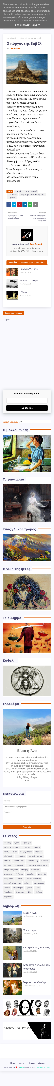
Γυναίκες (27, 847)
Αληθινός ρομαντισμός (29, 281)
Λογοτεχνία (19, 865)
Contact (32, 1063)
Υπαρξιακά (8, 892)
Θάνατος (38, 852)
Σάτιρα (7, 888)
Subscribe (27, 408)
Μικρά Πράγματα (11, 870)
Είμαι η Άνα (29, 912)
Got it (36, 25)
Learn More (22, 25)
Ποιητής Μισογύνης (33, 879)
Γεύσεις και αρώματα (12, 847)
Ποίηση (19, 879)
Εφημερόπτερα (26, 852)
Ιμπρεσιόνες (20, 856)
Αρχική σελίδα (11, 38)
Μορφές (24, 870)
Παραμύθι (42, 874)
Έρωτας (7, 843)
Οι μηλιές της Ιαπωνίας (36, 947)
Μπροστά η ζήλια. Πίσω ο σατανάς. (36, 966)
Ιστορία (18, 191)
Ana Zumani (14, 48)
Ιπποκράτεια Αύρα (35, 856)
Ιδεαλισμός (8, 856)
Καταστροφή (31, 191)
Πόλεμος (27, 883)
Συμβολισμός (18, 888)
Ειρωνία (37, 847)
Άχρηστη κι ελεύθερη (35, 982)
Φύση (30, 892)
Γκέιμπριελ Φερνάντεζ (29, 269)
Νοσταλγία (35, 870)
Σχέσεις (21, 38)
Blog (22, 1067)
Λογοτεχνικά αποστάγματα (32, 194)
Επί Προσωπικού (10, 852)
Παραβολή (30, 874)
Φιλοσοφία (20, 892)
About (21, 1063)
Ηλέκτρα (23, 292)
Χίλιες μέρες (30, 930)
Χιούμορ (39, 892)
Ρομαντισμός (39, 883)
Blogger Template (43, 1067)
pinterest (41, 1063)
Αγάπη (16, 843)
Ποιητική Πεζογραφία (12, 883)
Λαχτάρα (7, 865)
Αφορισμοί (27, 843)
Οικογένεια (8, 874)
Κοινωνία (13, 194)
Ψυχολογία (8, 897)
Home (12, 1063)
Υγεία (38, 888)
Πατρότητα (8, 879)
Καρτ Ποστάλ (19, 861)
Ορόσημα (19, 874)
